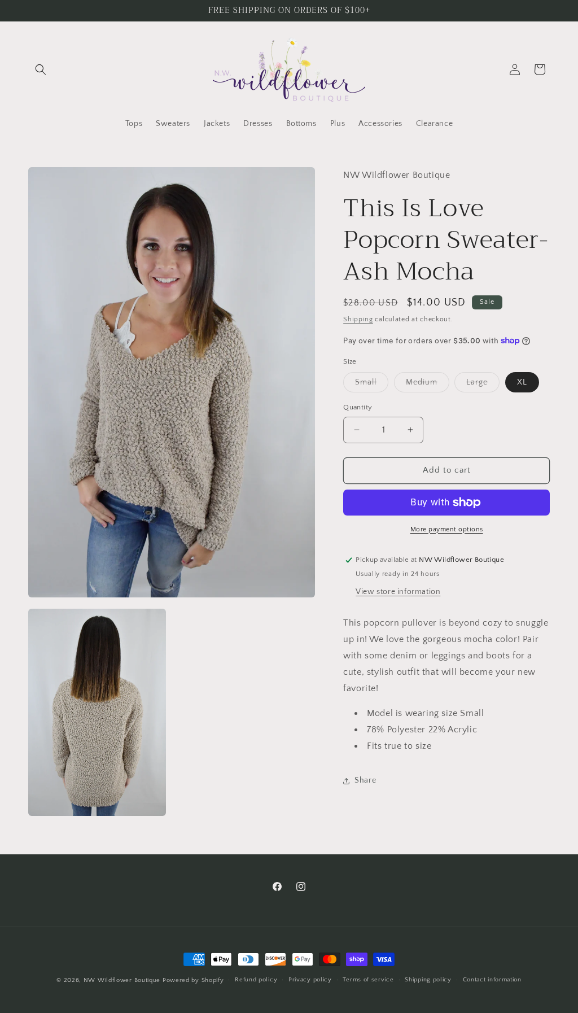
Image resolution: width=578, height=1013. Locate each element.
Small (371, 384)
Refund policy (256, 979)
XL (522, 382)
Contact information (492, 979)
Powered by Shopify (193, 980)
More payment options (446, 529)
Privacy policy (310, 979)
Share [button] (365, 780)
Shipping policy (428, 979)
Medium (427, 384)
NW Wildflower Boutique (122, 980)
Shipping (358, 319)
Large (483, 384)
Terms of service (368, 979)
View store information (398, 591)
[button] (40, 69)
